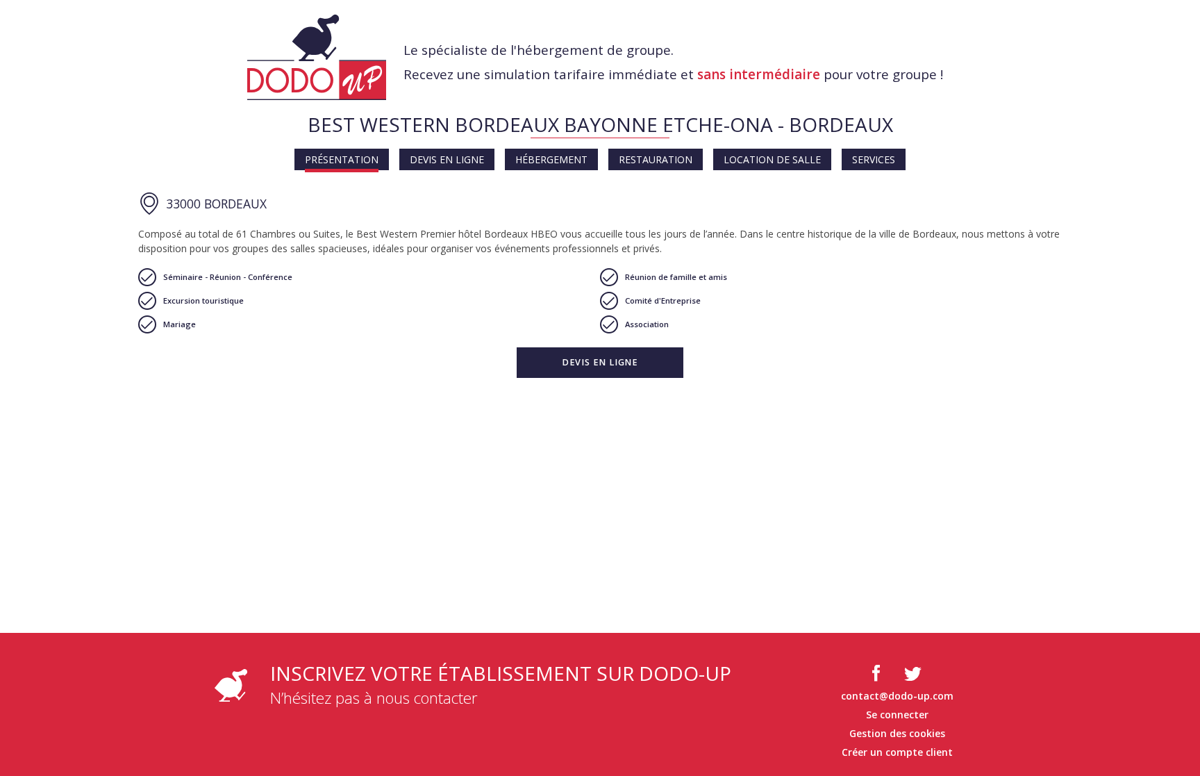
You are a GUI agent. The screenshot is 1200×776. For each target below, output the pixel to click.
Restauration (655, 159)
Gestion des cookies (897, 733)
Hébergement (551, 159)
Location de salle (772, 159)
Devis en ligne (447, 159)
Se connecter (897, 714)
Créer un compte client (897, 752)
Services (873, 159)
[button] (600, 362)
